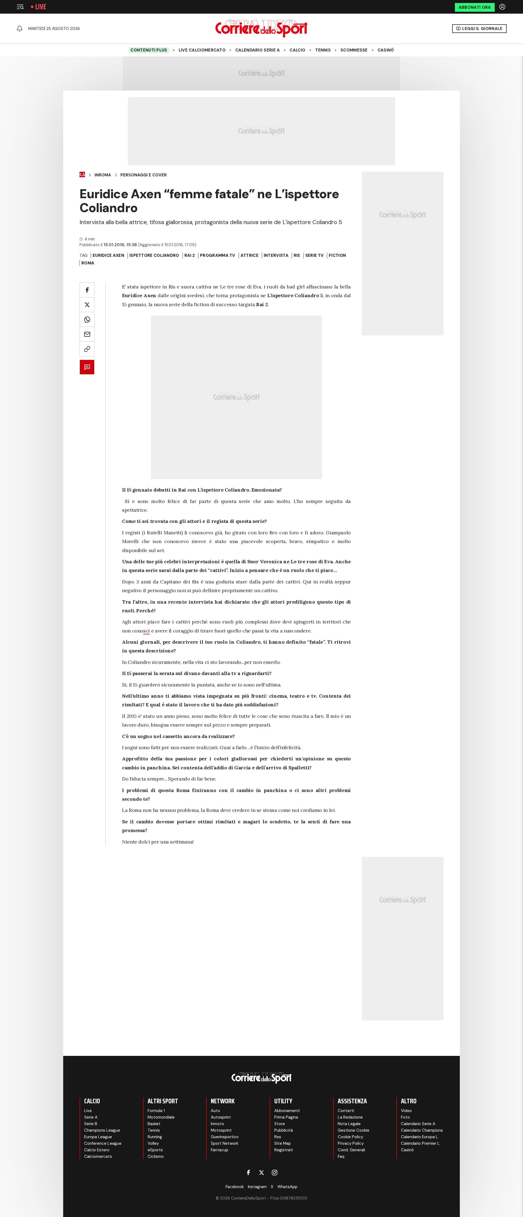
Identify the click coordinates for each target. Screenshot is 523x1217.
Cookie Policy (350, 1137)
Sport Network (224, 1143)
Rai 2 (189, 255)
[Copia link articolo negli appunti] (87, 349)
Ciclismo (156, 1156)
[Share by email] (87, 334)
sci (146, 631)
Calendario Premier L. (420, 1143)
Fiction (337, 255)
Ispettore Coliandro (154, 255)
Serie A (91, 1117)
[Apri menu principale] (20, 7)
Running (155, 1137)
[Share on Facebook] (87, 290)
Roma (87, 263)
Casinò (386, 50)
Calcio (297, 50)
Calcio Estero (97, 1150)
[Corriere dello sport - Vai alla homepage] (261, 28)
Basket (154, 1123)
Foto (405, 1117)
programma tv (217, 255)
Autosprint (221, 1117)
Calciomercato (98, 1156)
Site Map (282, 1143)
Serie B (90, 1123)
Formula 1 (156, 1110)
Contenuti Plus (148, 50)
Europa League (98, 1137)
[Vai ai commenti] (87, 367)
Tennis (323, 50)
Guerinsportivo (225, 1137)
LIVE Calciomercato (202, 50)
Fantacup (219, 1150)
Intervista (276, 255)
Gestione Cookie (353, 1130)
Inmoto (217, 1123)
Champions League (102, 1130)
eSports (155, 1150)
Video (406, 1110)
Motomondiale (161, 1117)
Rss (277, 1137)
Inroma (103, 175)
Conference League (102, 1143)
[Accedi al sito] (503, 7)
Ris (297, 255)
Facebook (235, 1186)
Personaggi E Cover (143, 175)
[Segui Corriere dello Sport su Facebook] (248, 1172)
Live (40, 6)
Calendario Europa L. (420, 1137)
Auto (215, 1110)
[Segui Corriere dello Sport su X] (261, 1172)
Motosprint (221, 1130)
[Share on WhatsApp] (87, 319)
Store (279, 1123)
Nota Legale (349, 1123)
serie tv (314, 255)
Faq (341, 1156)
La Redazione (350, 1117)
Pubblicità (283, 1130)
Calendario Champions (422, 1130)
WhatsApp (287, 1186)
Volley (153, 1143)
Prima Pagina (286, 1117)
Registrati (283, 1150)
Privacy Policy (351, 1143)
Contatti (346, 1110)
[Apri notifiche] (19, 28)
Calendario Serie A (257, 50)
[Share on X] (87, 304)
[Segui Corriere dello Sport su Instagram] (274, 1172)
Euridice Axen (108, 255)
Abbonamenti (287, 1110)
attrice (250, 255)
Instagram (257, 1186)
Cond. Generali (351, 1150)
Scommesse (354, 50)
